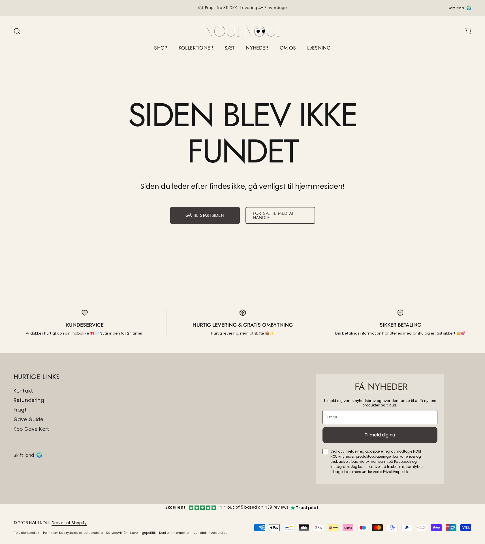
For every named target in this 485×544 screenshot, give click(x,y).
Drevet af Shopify (69, 523)
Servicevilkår (116, 532)
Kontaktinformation (175, 532)
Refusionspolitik (27, 532)
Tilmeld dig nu (380, 435)
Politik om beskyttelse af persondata (73, 532)
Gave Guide (29, 420)
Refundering (29, 400)
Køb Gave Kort (31, 429)
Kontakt (23, 391)
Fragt (20, 410)
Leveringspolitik (143, 532)
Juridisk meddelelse (210, 532)
